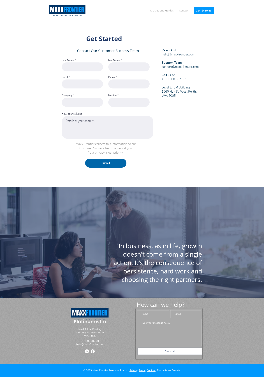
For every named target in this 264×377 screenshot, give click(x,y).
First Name (68, 60)
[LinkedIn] (87, 351)
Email (65, 77)
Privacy (133, 370)
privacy (100, 153)
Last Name (114, 60)
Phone (111, 77)
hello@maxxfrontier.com (89, 344)
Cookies (151, 370)
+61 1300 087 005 (174, 79)
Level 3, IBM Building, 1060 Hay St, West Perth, (179, 89)
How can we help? (72, 114)
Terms (142, 370)
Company (67, 95)
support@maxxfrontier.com (180, 67)
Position (112, 95)
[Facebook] (93, 351)
